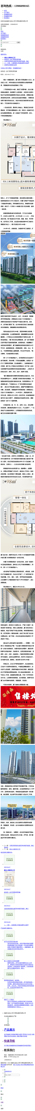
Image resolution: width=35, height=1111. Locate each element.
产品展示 (9, 1029)
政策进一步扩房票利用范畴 (12, 59)
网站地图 (3, 1064)
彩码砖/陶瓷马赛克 (16, 1034)
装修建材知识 (8, 14)
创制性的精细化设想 (10, 65)
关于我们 (7, 12)
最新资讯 (4, 54)
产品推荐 (7, 928)
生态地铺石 (7, 1034)
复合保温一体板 (15, 1036)
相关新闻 (7, 852)
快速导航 (9, 1040)
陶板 (21, 1036)
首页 (5, 10)
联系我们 (7, 18)
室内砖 (25, 1036)
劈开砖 (25, 1034)
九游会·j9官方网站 (6, 68)
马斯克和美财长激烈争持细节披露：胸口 (16, 61)
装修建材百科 (8, 16)
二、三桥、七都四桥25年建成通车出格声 (16, 63)
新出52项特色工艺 (15, 849)
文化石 (29, 1034)
